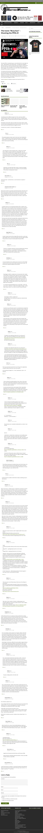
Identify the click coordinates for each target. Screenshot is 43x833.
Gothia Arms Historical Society (19, 815)
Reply (3, 129)
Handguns (16, 22)
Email (2, 789)
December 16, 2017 (5, 35)
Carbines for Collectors (18, 813)
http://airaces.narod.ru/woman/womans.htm (11, 591)
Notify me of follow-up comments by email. (9, 798)
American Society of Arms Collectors (20, 810)
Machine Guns (32, 22)
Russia (5, 86)
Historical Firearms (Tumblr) (5, 812)
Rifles (26, 22)
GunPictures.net (17, 816)
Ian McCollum (12, 35)
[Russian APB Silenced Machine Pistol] (23, 101)
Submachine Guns (23, 35)
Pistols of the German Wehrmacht (20, 824)
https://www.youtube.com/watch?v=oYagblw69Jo (13, 405)
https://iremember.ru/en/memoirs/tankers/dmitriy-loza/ (16, 348)
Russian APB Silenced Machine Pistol (23, 107)
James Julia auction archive (19, 817)
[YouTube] (36, 3)
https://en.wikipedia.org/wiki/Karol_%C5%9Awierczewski (13, 391)
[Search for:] (35, 28)
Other (38, 22)
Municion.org (17, 822)
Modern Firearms (17, 821)
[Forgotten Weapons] (15, 13)
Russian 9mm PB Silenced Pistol (13, 106)
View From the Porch (4, 815)
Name (2, 786)
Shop (2, 24)
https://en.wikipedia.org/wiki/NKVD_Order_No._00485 (13, 456)
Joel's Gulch (3, 813)
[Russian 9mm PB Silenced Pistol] (14, 101)
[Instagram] (42, 3)
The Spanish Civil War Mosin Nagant (20, 827)
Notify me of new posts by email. (8, 800)
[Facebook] (38, 3)
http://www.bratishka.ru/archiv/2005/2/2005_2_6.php (14, 559)
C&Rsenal (16, 812)
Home (2, 22)
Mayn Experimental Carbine (5, 106)
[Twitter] (40, 3)
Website (2, 792)
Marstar (6, 79)
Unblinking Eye (17, 828)
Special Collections (8, 22)
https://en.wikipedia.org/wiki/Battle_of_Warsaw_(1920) (13, 449)
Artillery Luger (17, 811)
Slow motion (18, 35)
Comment (2, 778)
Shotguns (22, 22)
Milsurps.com (17, 820)
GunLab (2, 811)
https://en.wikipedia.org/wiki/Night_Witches (10, 587)
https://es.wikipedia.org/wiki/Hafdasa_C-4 (10, 739)
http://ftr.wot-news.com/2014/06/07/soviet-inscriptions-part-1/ (14, 534)
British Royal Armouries (4, 810)
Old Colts (16, 823)
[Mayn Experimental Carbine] (5, 101)
